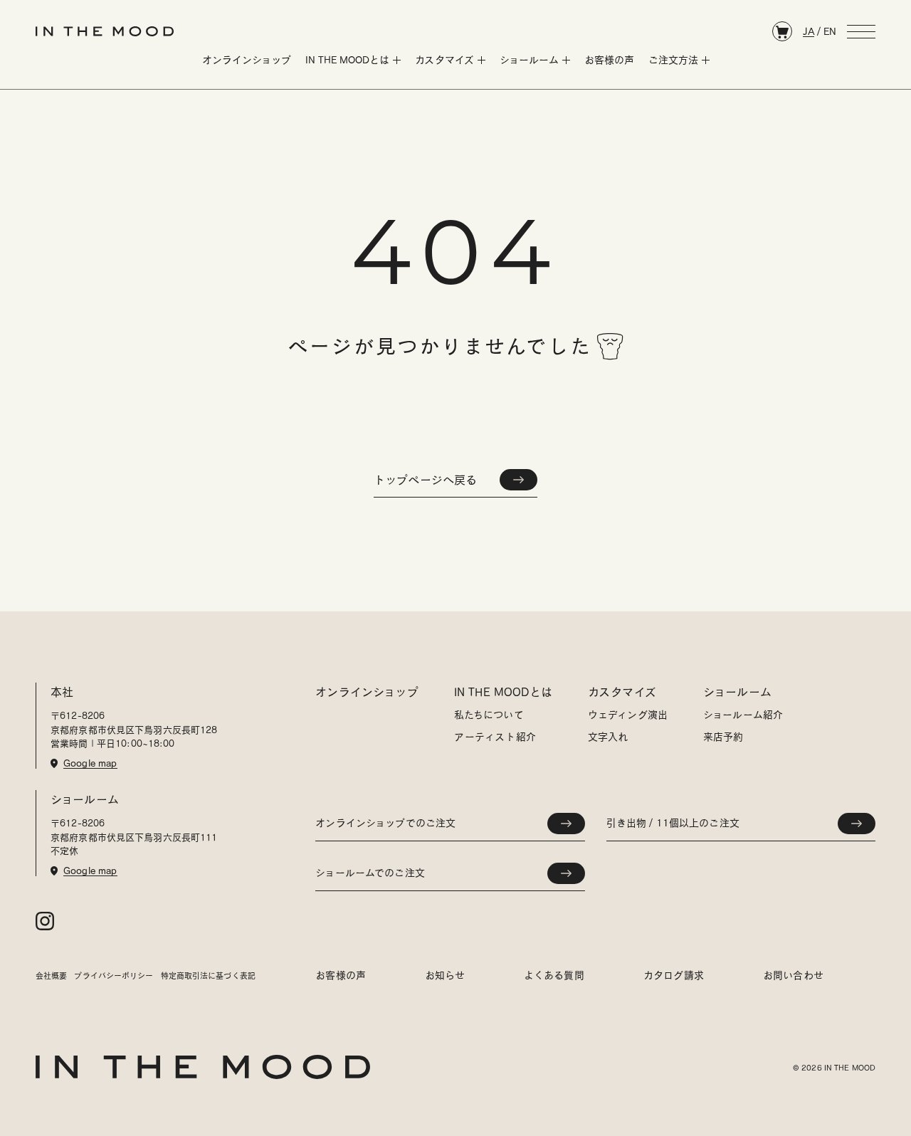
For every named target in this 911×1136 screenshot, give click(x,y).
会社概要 (51, 975)
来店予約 (723, 737)
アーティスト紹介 (495, 737)
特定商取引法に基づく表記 (208, 975)
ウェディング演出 (628, 715)
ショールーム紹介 (743, 715)
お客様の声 (340, 975)
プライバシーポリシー (113, 975)
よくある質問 (554, 975)
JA (808, 31)
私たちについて (489, 715)
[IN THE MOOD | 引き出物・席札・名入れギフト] (105, 31)
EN (829, 31)
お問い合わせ (793, 975)
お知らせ (445, 975)
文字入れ (608, 737)
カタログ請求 (673, 975)
